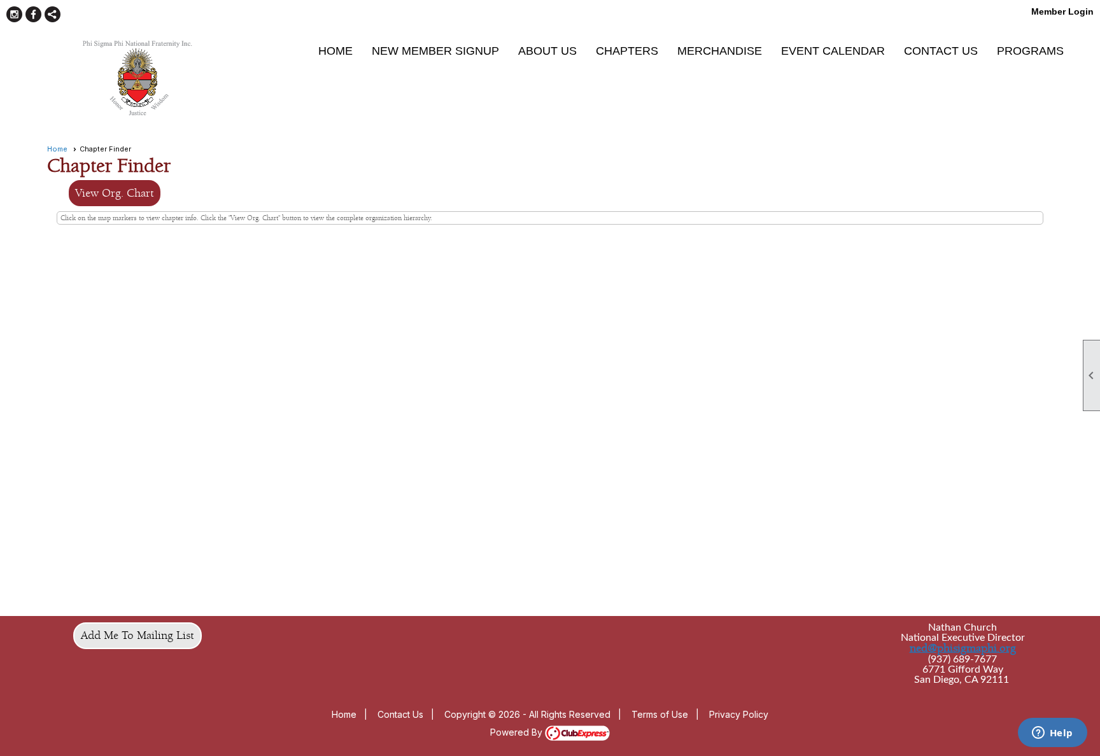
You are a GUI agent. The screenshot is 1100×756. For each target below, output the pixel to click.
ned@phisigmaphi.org (963, 648)
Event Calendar (833, 51)
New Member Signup (435, 51)
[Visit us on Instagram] (14, 14)
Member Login (1062, 11)
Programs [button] (1030, 51)
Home (335, 51)
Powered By (517, 732)
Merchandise (719, 51)
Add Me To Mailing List (137, 635)
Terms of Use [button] (659, 714)
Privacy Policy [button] (738, 714)
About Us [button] (547, 51)
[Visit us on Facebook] (33, 14)
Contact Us (941, 51)
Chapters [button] (627, 51)
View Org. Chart (114, 193)
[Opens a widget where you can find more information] (1052, 734)
